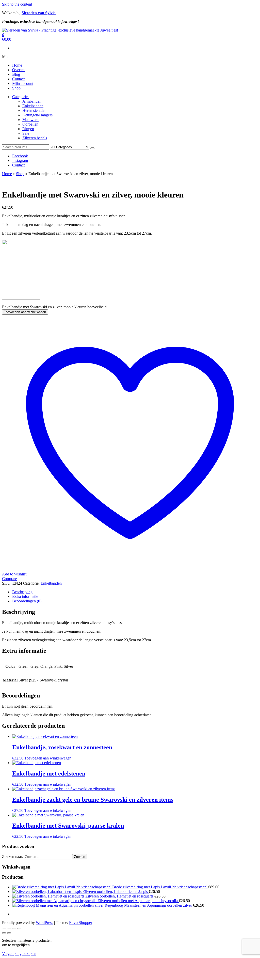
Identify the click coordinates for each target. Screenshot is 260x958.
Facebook (20, 156)
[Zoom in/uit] (4, 928)
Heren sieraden (34, 110)
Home (17, 65)
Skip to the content (17, 4)
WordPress (44, 922)
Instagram (20, 160)
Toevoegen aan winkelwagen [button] (47, 758)
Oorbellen (30, 124)
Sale (25, 133)
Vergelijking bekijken (19, 953)
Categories (20, 97)
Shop (16, 88)
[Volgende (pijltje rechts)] (9, 933)
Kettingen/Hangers (37, 115)
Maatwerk (30, 119)
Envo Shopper (80, 922)
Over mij (19, 70)
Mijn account (22, 83)
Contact (18, 79)
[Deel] (14, 928)
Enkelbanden (32, 106)
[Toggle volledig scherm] (9, 928)
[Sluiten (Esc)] (19, 928)
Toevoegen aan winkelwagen (25, 312)
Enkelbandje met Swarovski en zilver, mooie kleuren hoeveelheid (54, 307)
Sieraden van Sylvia (39, 13)
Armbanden (31, 101)
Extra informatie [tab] (25, 596)
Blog (16, 74)
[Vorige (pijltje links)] (4, 933)
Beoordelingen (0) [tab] (26, 601)
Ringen (28, 129)
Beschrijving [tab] (22, 592)
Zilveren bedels (34, 138)
